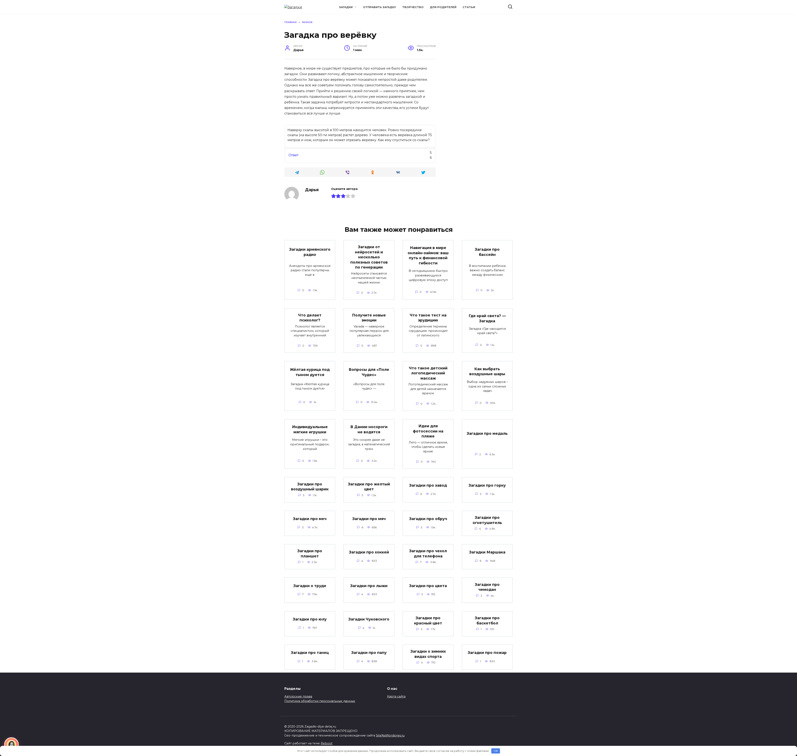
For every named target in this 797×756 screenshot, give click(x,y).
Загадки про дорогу (487, 685)
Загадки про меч (309, 519)
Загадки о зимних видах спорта (428, 654)
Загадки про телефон (309, 687)
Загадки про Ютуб (428, 685)
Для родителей (443, 7)
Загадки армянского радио (309, 252)
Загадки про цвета (428, 585)
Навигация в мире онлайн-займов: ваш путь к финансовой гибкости (428, 255)
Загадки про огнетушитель (487, 520)
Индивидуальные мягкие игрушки (310, 429)
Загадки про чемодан (487, 587)
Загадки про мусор (369, 685)
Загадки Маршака (487, 552)
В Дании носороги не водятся (368, 429)
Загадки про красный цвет (428, 620)
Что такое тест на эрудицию (428, 317)
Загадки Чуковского (368, 619)
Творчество (413, 7)
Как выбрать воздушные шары (487, 371)
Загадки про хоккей (369, 552)
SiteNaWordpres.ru (390, 735)
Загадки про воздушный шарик (310, 486)
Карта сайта (396, 696)
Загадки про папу (369, 652)
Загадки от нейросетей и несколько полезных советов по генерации (369, 257)
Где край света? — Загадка (487, 318)
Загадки (346, 7)
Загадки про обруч (428, 519)
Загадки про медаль (487, 433)
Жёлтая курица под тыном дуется (310, 372)
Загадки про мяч (369, 519)
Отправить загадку (379, 7)
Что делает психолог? (309, 317)
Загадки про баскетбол (487, 620)
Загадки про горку (487, 485)
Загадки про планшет (309, 553)
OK (496, 750)
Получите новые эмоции (369, 317)
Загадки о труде (309, 585)
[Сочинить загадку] (11, 744)
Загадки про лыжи (368, 585)
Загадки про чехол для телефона (428, 553)
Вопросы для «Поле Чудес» (369, 372)
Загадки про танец (310, 652)
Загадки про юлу (310, 619)
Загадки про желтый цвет (369, 486)
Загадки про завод (428, 485)
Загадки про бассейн (487, 252)
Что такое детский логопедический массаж (428, 373)
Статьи (469, 7)
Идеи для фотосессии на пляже (428, 431)
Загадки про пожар (487, 652)
